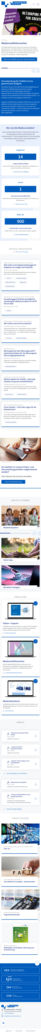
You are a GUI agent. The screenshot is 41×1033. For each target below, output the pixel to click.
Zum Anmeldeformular (13, 482)
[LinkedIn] (3, 1023)
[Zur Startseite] (14, 4)
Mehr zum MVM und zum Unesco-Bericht (19, 59)
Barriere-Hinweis (30, 1031)
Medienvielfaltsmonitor (14, 43)
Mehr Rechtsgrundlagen (14, 809)
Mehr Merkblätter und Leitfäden (17, 773)
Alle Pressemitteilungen (21, 252)
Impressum (9, 1031)
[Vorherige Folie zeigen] (33, 71)
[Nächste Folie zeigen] (38, 71)
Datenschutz (19, 1031)
